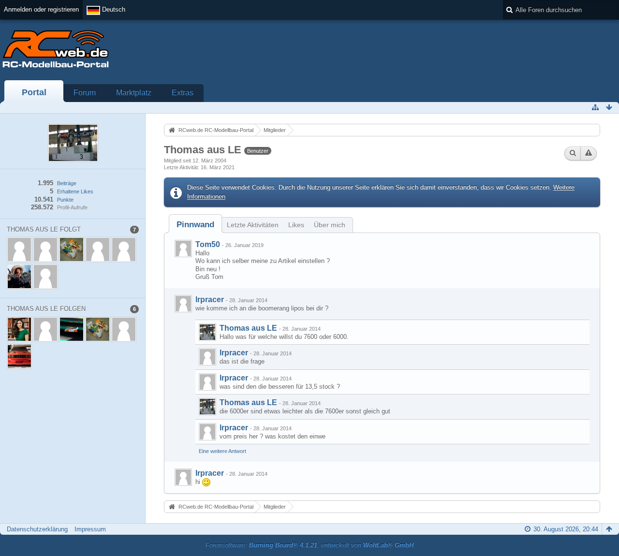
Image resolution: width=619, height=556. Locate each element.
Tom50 (207, 244)
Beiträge (66, 183)
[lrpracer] (183, 303)
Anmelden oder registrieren (41, 9)
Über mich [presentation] (329, 225)
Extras (182, 92)
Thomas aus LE (248, 328)
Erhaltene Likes (75, 191)
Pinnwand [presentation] (195, 224)
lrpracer (209, 299)
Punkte (65, 200)
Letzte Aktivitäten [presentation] (253, 225)
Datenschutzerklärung (37, 529)
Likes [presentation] (296, 225)
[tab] (195, 225)
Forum (85, 92)
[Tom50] (183, 248)
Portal (34, 92)
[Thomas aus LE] (207, 332)
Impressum (90, 529)
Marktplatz (133, 92)
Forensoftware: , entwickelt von (309, 545)
